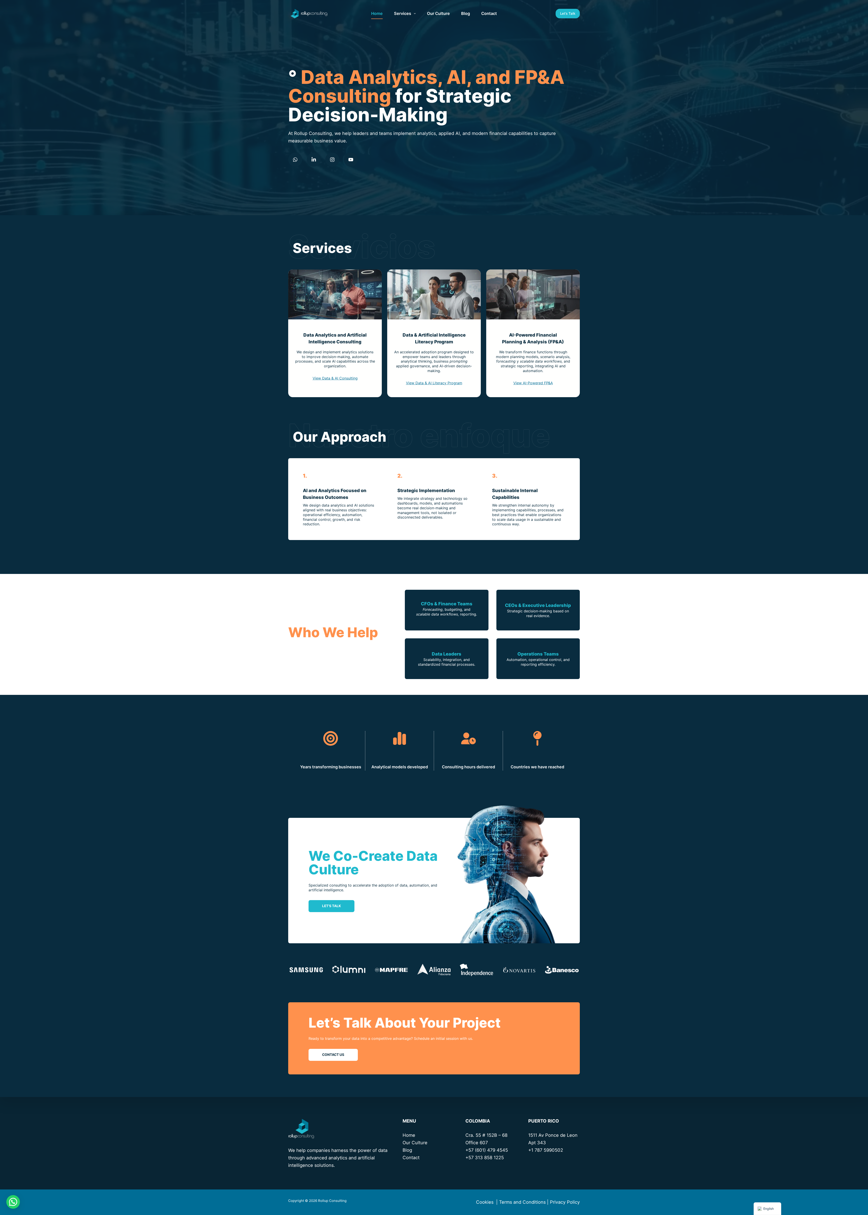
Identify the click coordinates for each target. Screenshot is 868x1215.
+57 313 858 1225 (484, 1157)
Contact (489, 13)
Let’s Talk (567, 13)
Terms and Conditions (522, 1202)
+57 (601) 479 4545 (486, 1150)
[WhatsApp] (295, 160)
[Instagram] (332, 160)
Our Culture (438, 13)
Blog (465, 13)
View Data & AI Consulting (335, 378)
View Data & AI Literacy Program (434, 383)
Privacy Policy (565, 1202)
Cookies (484, 1202)
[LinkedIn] (314, 160)
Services (402, 13)
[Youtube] (351, 160)
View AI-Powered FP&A (533, 383)
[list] (434, 970)
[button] (13, 1202)
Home (377, 13)
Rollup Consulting (332, 1200)
